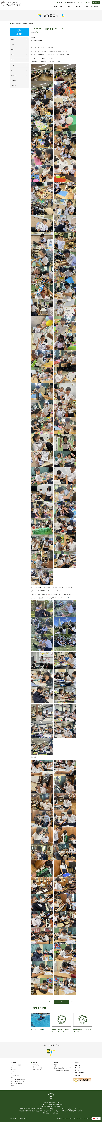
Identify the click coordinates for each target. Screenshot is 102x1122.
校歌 (12, 1071)
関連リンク (14, 1077)
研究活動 (78, 6)
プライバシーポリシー (25, 1118)
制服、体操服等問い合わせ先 (18, 1081)
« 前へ (50, 1001)
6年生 (12, 70)
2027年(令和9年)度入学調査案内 (61, 1070)
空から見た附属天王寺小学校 (18, 1079)
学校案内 (62, 6)
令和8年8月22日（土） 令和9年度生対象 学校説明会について (62, 1067)
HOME (55, 6)
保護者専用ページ (71, 2)
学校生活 (70, 6)
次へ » (73, 1001)
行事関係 (13, 85)
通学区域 (56, 1065)
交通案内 (96, 2)
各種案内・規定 (15, 1075)
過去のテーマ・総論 (37, 1067)
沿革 (12, 1067)
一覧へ (61, 1001)
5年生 (12, 65)
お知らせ (13, 39)
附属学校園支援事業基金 (17, 1083)
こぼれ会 (81, 2)
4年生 (12, 60)
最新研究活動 (36, 1065)
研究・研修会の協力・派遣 (39, 1069)
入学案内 (85, 6)
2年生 (12, 49)
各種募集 (13, 80)
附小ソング (14, 1085)
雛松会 (89, 2)
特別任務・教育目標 (16, 1065)
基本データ (14, 1073)
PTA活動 (60, 2)
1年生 (12, 44)
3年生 (12, 55)
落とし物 (13, 75)
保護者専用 (18, 23)
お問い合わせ (94, 6)
